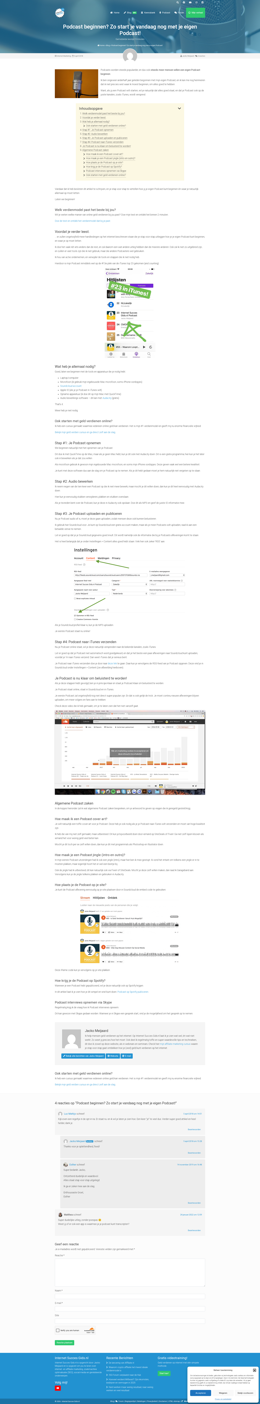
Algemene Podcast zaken (95, 150)
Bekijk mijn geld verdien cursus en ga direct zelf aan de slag (85, 432)
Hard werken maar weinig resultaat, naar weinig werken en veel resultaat (129, 1389)
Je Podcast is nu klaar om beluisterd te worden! (106, 146)
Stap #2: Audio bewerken (95, 134)
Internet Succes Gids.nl (71, 1401)
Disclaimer (163, 1401)
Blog (131, 12)
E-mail (127, 1056)
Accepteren (201, 1393)
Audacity (107, 398)
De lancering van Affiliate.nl (121, 1363)
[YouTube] (58, 1388)
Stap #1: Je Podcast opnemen (97, 130)
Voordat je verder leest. (94, 117)
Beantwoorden (194, 1129)
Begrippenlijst (130, 1401)
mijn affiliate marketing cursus (175, 1044)
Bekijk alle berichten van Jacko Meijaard (84, 1056)
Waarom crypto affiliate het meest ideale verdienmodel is (127, 1369)
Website (114, 1056)
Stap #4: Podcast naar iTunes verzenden (102, 142)
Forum (181, 12)
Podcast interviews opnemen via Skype (106, 171)
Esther (72, 1164)
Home (116, 12)
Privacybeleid (152, 1401)
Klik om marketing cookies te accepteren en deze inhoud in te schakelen (130, 752)
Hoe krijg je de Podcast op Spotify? (104, 166)
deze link (112, 663)
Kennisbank (149, 12)
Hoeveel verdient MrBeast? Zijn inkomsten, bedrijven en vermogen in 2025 (127, 1381)
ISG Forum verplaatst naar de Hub (125, 1375)
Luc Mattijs (70, 1113)
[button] (254, 1370)
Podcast (166, 12)
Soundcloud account (71, 386)
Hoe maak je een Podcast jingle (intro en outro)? (110, 158)
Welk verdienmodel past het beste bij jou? (103, 113)
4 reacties (201, 56)
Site (57, 1315)
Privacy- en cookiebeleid (223, 1399)
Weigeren (223, 1393)
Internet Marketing (64, 56)
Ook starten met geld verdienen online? (106, 125)
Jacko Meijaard (188, 56)
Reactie (59, 1255)
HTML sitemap (174, 1401)
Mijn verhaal (197, 12)
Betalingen (141, 1401)
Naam (59, 1290)
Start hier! (164, 1373)
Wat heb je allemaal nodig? (96, 121)
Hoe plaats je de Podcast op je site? (104, 162)
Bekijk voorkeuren (245, 1393)
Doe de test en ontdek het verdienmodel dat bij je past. (83, 221)
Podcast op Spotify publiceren (132, 992)
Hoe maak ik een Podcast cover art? (104, 154)
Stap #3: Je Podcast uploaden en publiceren (104, 138)
